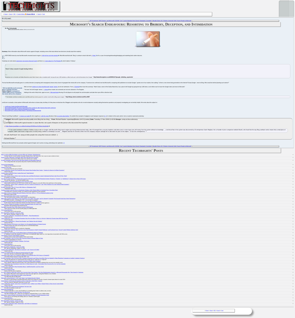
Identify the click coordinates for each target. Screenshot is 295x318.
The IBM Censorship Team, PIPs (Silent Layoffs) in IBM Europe (17, 207)
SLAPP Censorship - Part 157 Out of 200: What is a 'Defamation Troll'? (18, 187)
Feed (43, 14)
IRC (15, 14)
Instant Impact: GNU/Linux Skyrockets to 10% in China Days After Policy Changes (21, 281)
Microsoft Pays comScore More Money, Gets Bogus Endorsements (23, 110)
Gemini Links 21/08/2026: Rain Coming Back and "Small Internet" (17, 173)
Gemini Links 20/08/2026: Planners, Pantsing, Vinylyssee (15, 241)
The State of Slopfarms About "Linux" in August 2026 (14, 195)
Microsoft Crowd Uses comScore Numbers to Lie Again (20, 109)
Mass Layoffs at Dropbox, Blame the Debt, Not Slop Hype (15, 292)
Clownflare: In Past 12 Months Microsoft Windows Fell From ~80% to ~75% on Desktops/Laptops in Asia (27, 193)
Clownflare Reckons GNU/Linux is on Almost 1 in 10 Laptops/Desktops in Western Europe (23, 224)
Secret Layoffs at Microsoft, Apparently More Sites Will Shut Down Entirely (19, 157)
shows (46, 89)
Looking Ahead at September (8, 227)
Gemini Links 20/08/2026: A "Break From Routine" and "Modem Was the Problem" (21, 221)
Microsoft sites (54, 92)
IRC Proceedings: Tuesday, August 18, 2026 (12, 300)
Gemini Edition (21, 14)
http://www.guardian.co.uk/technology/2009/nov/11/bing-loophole (27, 126)
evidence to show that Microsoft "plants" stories (45, 86)
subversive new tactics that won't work (26, 61)
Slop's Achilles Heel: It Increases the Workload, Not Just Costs (16, 286)
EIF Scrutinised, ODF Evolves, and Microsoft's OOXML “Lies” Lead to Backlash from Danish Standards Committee (121, 20)
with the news (45, 116)
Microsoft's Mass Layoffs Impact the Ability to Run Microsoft (16, 275)
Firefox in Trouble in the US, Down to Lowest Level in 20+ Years (17, 252)
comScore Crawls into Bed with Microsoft (16, 106)
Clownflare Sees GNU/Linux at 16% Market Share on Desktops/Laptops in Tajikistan (22, 232)
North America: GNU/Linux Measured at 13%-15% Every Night (17, 181)
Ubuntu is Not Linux (6, 167)
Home (5, 14)
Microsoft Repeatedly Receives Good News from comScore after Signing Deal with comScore (30, 107)
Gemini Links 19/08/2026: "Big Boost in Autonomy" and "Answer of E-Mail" (20, 249)
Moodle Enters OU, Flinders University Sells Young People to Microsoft (172, 20)
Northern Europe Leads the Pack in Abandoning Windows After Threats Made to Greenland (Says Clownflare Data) (29, 190)
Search (39, 14)
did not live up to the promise (50, 55)
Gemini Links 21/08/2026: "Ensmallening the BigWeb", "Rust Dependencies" (20, 215)
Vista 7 (94, 55)
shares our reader (25, 116)
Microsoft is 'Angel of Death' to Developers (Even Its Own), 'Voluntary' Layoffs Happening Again (25, 295)
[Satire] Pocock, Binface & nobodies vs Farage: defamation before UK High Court (21, 204)
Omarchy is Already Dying (7, 269)
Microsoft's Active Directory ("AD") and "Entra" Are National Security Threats (20, 278)
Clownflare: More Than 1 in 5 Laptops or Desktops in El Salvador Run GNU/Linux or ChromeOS (25, 255)
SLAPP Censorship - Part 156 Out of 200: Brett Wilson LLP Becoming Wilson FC (21, 160)
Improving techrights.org (7, 289)
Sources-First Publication (7, 164)
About (10, 14)
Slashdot (77, 86)
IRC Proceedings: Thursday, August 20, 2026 (12, 212)
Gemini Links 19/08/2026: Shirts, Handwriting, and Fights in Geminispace (19, 303)
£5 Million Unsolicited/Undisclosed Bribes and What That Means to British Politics (21, 201)
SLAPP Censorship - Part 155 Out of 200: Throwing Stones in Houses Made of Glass (22, 238)
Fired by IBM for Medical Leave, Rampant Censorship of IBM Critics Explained (20, 261)
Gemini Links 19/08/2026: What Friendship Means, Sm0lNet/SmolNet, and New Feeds (22, 266)
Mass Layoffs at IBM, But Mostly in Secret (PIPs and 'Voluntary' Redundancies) (20, 154)
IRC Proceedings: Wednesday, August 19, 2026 (12, 246)
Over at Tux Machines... (7, 210)
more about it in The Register (53, 61)
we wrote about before (63, 116)
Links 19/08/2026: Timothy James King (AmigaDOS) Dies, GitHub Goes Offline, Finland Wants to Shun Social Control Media (32, 283)
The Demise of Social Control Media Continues (12, 235)
